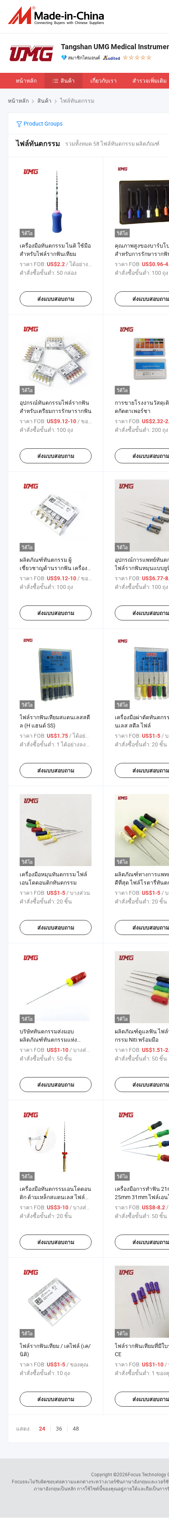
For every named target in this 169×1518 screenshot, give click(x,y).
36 (59, 1428)
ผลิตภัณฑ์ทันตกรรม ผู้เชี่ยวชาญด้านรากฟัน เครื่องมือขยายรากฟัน (53, 568)
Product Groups (42, 123)
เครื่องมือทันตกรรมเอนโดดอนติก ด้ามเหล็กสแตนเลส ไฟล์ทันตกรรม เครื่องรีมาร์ (55, 1197)
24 (42, 1428)
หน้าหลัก (26, 80)
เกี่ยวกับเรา (103, 80)
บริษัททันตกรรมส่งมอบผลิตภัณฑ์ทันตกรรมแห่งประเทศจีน (48, 1039)
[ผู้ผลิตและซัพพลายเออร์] (57, 15)
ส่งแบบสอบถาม (55, 299)
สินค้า (68, 80)
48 (76, 1428)
